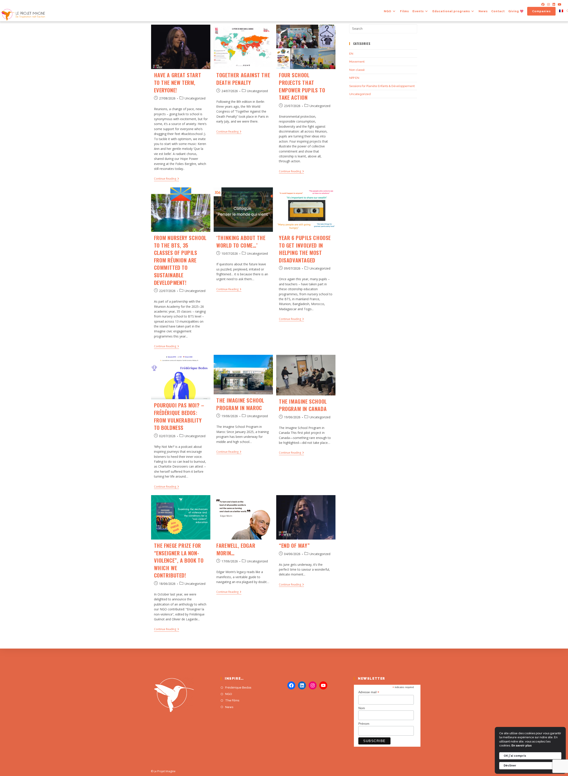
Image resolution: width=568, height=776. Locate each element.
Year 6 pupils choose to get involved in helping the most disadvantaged (305, 249)
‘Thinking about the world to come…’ (240, 241)
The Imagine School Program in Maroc (240, 404)
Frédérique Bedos (238, 687)
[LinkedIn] (553, 4)
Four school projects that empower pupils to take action (302, 86)
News (229, 707)
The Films (232, 700)
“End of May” (294, 545)
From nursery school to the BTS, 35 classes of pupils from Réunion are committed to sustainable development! (180, 260)
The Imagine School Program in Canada (303, 405)
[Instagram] (548, 4)
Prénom (363, 723)
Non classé (357, 69)
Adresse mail (368, 692)
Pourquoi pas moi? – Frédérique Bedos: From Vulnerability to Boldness (179, 416)
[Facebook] (543, 4)
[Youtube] (558, 4)
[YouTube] (323, 685)
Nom (361, 708)
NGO (228, 694)
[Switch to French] (561, 11)
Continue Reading (166, 179)
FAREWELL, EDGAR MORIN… (235, 549)
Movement (357, 61)
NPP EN (354, 77)
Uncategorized (195, 98)
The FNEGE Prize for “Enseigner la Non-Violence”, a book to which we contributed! (179, 560)
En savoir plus (521, 745)
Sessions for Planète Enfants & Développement (382, 86)
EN (351, 53)
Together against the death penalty (243, 78)
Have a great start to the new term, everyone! (177, 82)
